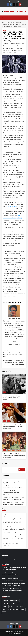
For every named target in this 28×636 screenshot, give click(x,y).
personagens (11, 543)
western (19, 546)
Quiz (4, 612)
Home (12, 623)
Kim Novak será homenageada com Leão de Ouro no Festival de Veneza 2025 (13, 498)
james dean (17, 536)
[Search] (25, 17)
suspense (12, 546)
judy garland (17, 538)
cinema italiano (20, 526)
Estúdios (19, 603)
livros (22, 538)
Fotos (16, 606)
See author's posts (14, 344)
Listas (4, 609)
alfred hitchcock (6, 514)
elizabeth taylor (6, 534)
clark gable (15, 529)
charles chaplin (10, 519)
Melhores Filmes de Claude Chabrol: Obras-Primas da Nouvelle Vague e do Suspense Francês (14, 361)
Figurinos (5, 606)
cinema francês (16, 524)
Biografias (5, 600)
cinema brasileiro (7, 524)
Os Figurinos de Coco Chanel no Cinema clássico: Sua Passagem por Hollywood (13, 503)
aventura (19, 514)
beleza (9, 516)
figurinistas (20, 534)
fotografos (9, 536)
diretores (9, 532)
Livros (8, 421)
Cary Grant (18, 516)
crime (4, 532)
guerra (13, 536)
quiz (17, 543)
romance (6, 546)
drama (16, 532)
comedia (21, 529)
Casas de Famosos (14, 600)
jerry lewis (5, 538)
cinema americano (12, 521)
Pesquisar (5, 464)
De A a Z (13, 603)
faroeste (15, 534)
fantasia (11, 534)
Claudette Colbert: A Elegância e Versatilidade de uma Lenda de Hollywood (12, 492)
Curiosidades (6, 603)
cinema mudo (8, 529)
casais (4, 519)
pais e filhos (5, 543)
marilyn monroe (7, 541)
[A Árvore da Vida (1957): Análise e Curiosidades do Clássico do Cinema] (14, 442)
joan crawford (11, 538)
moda (13, 541)
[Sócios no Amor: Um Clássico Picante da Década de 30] (14, 384)
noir (21, 541)
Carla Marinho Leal (15, 41)
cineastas (19, 519)
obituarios (15, 609)
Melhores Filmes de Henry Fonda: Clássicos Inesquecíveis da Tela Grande (13, 353)
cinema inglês (12, 526)
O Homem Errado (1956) (12, 206)
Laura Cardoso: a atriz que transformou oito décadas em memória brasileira (13, 486)
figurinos (5, 536)
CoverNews (10, 633)
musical (16, 541)
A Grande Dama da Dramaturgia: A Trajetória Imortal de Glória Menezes (13, 482)
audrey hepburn (13, 514)
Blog (16, 623)
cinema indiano (6, 526)
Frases (21, 606)
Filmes (4, 30)
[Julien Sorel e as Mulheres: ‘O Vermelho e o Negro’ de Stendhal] (14, 413)
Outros (22, 609)
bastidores (5, 516)
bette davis (13, 516)
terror (16, 545)
